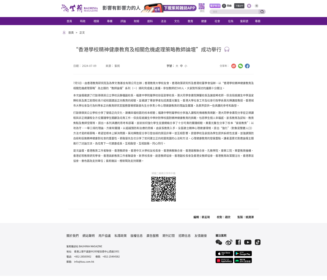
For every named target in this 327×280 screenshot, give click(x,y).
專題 (257, 21)
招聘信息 (184, 235)
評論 (123, 21)
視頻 (96, 21)
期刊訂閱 (168, 235)
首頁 (69, 21)
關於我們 (72, 235)
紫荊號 (244, 21)
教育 (190, 21)
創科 (150, 21)
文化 (177, 21)
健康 (204, 21)
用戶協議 (104, 235)
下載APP (239, 5)
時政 (82, 21)
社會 (217, 21)
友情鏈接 (200, 235)
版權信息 (136, 235)
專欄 (109, 21)
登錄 (229, 5)
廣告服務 (152, 235)
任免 (230, 21)
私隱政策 (120, 235)
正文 (82, 32)
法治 (163, 21)
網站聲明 (88, 235)
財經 (136, 21)
